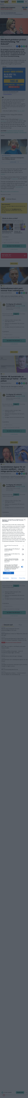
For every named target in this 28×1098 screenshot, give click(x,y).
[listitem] (14, 546)
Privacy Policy (22, 578)
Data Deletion (6, 578)
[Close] (25, 520)
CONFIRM (8, 572)
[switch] (22, 549)
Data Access (14, 578)
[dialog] (14, 549)
